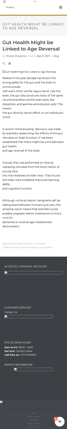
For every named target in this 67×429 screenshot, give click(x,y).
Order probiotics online (15, 247)
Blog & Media (33, 423)
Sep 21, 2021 (43, 56)
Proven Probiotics (16, 56)
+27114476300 (28, 354)
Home (33, 413)
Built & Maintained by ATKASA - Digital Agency (33, 409)
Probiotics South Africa (41, 247)
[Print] (11, 63)
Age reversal (9, 244)
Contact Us (10, 312)
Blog (56, 56)
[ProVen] (5, 402)
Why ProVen (34, 416)
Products (33, 420)
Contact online (24, 351)
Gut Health (40, 244)
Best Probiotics (25, 244)
